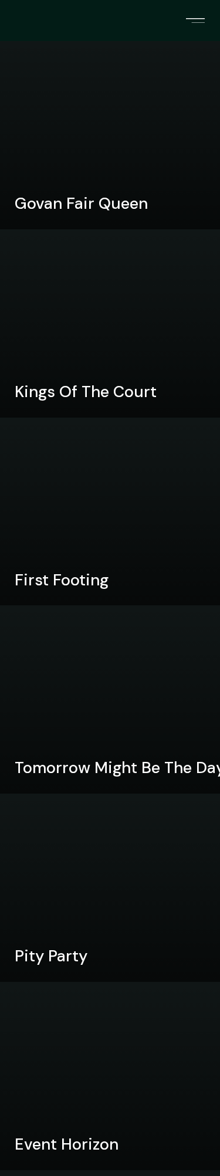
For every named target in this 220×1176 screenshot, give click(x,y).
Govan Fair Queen (81, 203)
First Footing (62, 580)
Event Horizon (67, 1144)
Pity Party (51, 955)
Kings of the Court (86, 391)
